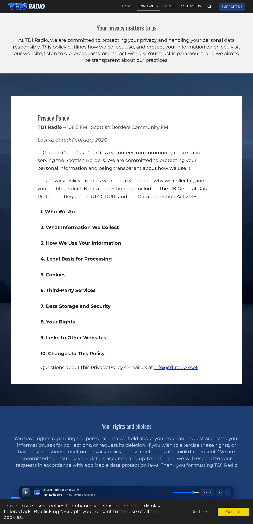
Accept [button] (233, 511)
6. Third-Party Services (68, 290)
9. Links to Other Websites (73, 337)
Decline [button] (199, 511)
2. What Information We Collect (80, 227)
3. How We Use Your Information (81, 243)
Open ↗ (207, 492)
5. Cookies (53, 275)
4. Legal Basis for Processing (76, 259)
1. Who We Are (58, 211)
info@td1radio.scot (176, 367)
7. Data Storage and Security (75, 306)
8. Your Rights (58, 322)
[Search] (209, 7)
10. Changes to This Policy (73, 353)
